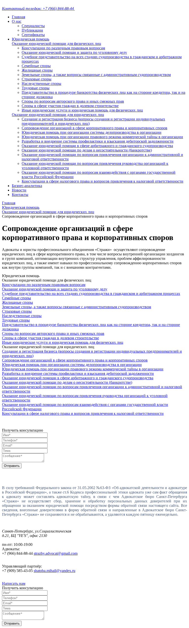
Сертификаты (33, 35)
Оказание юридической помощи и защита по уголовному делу (74, 52)
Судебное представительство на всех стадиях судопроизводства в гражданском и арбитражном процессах (91, 293)
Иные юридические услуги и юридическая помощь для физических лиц (82, 110)
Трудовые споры (35, 88)
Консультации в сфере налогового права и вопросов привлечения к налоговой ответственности (102, 181)
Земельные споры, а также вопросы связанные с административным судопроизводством (96, 75)
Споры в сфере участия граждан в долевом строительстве (70, 106)
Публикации (32, 30)
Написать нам (13, 583)
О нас (16, 21)
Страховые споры (36, 79)
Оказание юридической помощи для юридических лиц (58, 115)
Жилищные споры (37, 70)
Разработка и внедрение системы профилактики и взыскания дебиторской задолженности (97, 141)
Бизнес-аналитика (27, 186)
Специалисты (33, 26)
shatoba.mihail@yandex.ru (54, 571)
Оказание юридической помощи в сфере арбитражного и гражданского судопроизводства (97, 146)
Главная (18, 17)
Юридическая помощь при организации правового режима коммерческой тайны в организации (102, 137)
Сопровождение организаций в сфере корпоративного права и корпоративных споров (94, 128)
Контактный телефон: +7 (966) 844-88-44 (38, 8)
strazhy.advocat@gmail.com (56, 553)
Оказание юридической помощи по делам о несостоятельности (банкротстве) (87, 150)
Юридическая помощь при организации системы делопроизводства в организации (91, 132)
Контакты (20, 194)
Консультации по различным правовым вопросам (63, 48)
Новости (19, 190)
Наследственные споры (41, 83)
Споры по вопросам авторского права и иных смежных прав (73, 101)
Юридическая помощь (30, 39)
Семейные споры (36, 66)
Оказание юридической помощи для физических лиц (56, 43)
